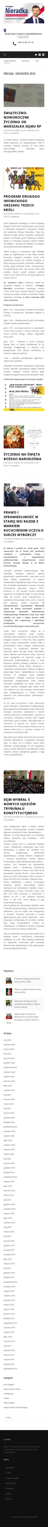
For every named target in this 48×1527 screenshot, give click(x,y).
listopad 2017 (9, 1250)
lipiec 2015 (8, 1337)
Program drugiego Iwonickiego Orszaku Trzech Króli (22, 203)
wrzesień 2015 (9, 1327)
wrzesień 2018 (9, 1209)
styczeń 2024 (9, 1058)
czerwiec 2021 (9, 1090)
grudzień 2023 (9, 1063)
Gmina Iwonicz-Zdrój (12, 1389)
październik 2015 (10, 1323)
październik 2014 (10, 1368)
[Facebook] (40, 54)
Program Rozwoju (12, 1478)
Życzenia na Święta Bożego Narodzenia (22, 456)
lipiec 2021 (8, 1085)
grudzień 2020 (9, 1117)
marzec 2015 (9, 1355)
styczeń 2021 (9, 1113)
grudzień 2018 (9, 1204)
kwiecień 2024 (9, 1044)
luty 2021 (7, 1108)
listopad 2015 (9, 1318)
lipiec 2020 (8, 1140)
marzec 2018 (9, 1231)
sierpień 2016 (9, 1291)
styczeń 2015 (9, 1359)
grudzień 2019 (9, 1168)
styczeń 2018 (9, 1241)
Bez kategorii (9, 1384)
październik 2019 (10, 1177)
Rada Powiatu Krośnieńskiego (16, 1407)
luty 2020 (7, 1159)
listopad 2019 (9, 1172)
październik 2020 (10, 1127)
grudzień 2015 (9, 1314)
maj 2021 (7, 1095)
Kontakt (9, 1499)
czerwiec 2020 (9, 1145)
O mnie (8, 1473)
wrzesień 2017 (9, 1254)
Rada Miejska (9, 1403)
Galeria (8, 1494)
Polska (6, 1398)
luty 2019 (7, 1200)
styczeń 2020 (9, 1163)
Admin (17, 130)
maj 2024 (7, 1040)
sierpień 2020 (9, 1136)
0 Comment (14, 133)
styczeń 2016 (9, 1309)
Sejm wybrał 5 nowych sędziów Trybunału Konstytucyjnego (21, 806)
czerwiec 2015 (9, 1341)
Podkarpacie (9, 1393)
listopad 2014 (9, 1364)
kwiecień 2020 (9, 1149)
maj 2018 (7, 1227)
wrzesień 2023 (9, 1072)
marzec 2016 (9, 1305)
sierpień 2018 (9, 1213)
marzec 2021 (9, 1104)
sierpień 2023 (9, 1076)
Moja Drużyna (11, 1483)
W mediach (10, 1488)
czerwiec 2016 (9, 1295)
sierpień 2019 (9, 1181)
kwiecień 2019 (9, 1190)
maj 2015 (7, 1346)
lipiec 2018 (8, 1218)
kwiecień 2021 (9, 1099)
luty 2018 (7, 1236)
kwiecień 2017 (9, 1263)
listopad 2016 (9, 1277)
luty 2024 (7, 1054)
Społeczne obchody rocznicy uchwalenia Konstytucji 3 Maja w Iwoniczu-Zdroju (27, 1004)
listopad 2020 (9, 1122)
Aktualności (10, 1467)
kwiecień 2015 (9, 1350)
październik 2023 (10, 1067)
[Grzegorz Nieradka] (24, 13)
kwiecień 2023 (9, 1081)
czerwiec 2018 (9, 1222)
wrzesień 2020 (9, 1131)
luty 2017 (7, 1268)
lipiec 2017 (8, 1259)
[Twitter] (36, 54)
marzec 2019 (9, 1195)
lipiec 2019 (8, 1186)
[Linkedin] (43, 54)
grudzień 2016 (9, 1273)
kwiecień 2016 (9, 1300)
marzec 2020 (9, 1154)
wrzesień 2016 (9, 1286)
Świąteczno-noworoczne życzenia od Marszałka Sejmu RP (22, 120)
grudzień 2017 (9, 1245)
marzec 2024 (9, 1049)
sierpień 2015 (9, 1332)
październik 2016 (10, 1282)
